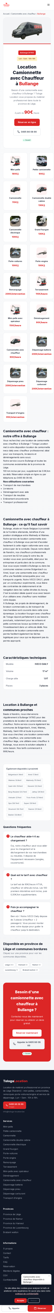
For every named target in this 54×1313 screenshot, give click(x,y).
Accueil (6, 14)
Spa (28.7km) (13, 803)
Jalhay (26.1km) (38, 792)
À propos (8, 1248)
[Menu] (48, 5)
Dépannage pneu (11, 1189)
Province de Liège (12, 1214)
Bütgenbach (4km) (15, 775)
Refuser (34, 1301)
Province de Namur (13, 1218)
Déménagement (11, 1175)
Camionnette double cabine (16, 1140)
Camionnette (9, 1135)
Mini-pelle (8, 1126)
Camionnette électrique (14, 1144)
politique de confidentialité (26, 1294)
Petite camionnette (12, 1131)
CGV (5, 1275)
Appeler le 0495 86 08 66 (29, 1044)
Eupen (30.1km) (30, 803)
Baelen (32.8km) (14, 815)
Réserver (42, 1308)
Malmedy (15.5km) (33, 780)
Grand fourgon (10, 1149)
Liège (9, 965)
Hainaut (23, 965)
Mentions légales (11, 1271)
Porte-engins (9, 1158)
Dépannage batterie (13, 1184)
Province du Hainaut (13, 1223)
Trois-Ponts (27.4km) (34, 798)
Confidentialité (10, 1279)
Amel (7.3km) (33, 775)
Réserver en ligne (27, 122)
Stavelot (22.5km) (35, 786)
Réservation (9, 1266)
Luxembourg (11, 970)
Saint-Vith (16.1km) (15, 786)
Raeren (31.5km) (34, 809)
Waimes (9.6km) (14, 780)
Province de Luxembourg (15, 1227)
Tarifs (6, 1257)
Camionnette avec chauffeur (23, 14)
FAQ (5, 1262)
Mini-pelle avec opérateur (16, 1171)
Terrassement (10, 1166)
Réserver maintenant (27, 1033)
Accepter (20, 1301)
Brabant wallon (30, 970)
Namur (36, 965)
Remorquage (9, 1162)
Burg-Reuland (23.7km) (17, 792)
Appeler (16, 1308)
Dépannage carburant (14, 1193)
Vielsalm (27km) (14, 798)
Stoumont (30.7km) (15, 809)
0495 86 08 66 (29, 131)
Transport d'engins (12, 1198)
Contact (7, 1253)
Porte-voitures (10, 1153)
